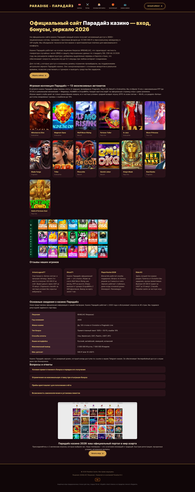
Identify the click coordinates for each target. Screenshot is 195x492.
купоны (79, 6)
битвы (87, 6)
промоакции (113, 6)
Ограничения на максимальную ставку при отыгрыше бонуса (59, 377)
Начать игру (96, 453)
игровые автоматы (99, 6)
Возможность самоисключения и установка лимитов (56, 393)
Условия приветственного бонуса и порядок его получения (58, 369)
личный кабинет (153, 6)
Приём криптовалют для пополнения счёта (51, 385)
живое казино (125, 6)
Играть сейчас (38, 75)
